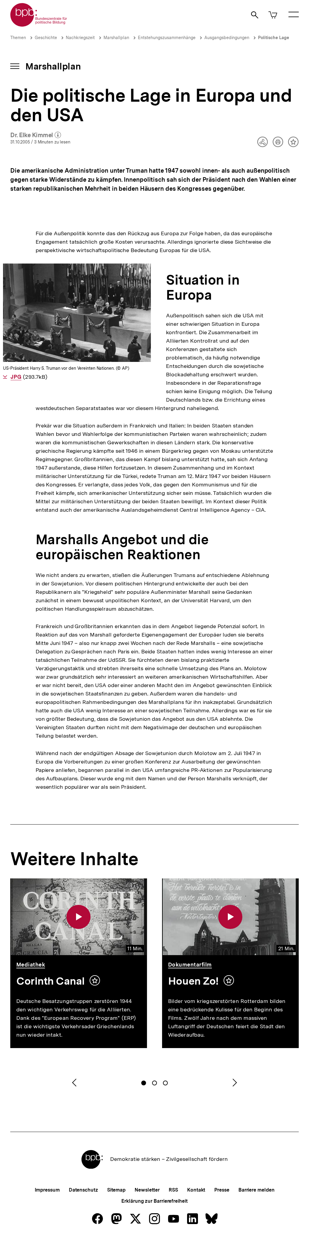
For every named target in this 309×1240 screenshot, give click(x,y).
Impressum (47, 1190)
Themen (18, 37)
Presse (221, 1190)
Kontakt (196, 1190)
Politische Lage (273, 37)
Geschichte (46, 37)
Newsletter (147, 1190)
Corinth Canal (50, 981)
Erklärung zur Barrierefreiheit (154, 1201)
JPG (16, 377)
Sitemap (116, 1190)
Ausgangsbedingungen (226, 37)
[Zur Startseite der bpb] (39, 25)
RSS (173, 1190)
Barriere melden (256, 1190)
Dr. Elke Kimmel (35, 135)
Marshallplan (116, 37)
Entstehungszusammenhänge (167, 37)
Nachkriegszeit (80, 37)
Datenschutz (83, 1190)
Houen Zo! (193, 981)
